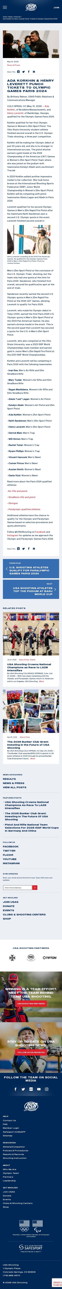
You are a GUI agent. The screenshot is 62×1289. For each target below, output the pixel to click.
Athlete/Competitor (14, 1147)
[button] (18, 71)
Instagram (12, 535)
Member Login (11, 1128)
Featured (17, 17)
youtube (9, 859)
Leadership (9, 1180)
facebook (11, 846)
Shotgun (13, 503)
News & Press (13, 65)
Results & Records (13, 1154)
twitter (9, 850)
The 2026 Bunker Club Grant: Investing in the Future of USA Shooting (26, 816)
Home (5, 17)
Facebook (40, 531)
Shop (7, 918)
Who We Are (9, 1169)
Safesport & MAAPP (14, 1132)
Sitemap (7, 1135)
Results (9, 779)
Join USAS (10, 902)
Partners (8, 1177)
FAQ (5, 1124)
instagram (11, 863)
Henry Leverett (15, 113)
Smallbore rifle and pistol (22, 497)
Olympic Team (11, 1173)
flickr (8, 855)
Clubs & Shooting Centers (24, 914)
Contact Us (9, 1120)
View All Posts (14, 787)
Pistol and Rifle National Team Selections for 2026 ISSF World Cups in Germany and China (32, 827)
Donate (8, 906)
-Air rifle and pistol (17, 491)
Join (56, 8)
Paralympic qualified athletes (24, 509)
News (11, 17)
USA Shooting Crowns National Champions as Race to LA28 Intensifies (27, 805)
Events (8, 910)
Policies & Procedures (15, 1150)
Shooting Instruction (15, 1158)
